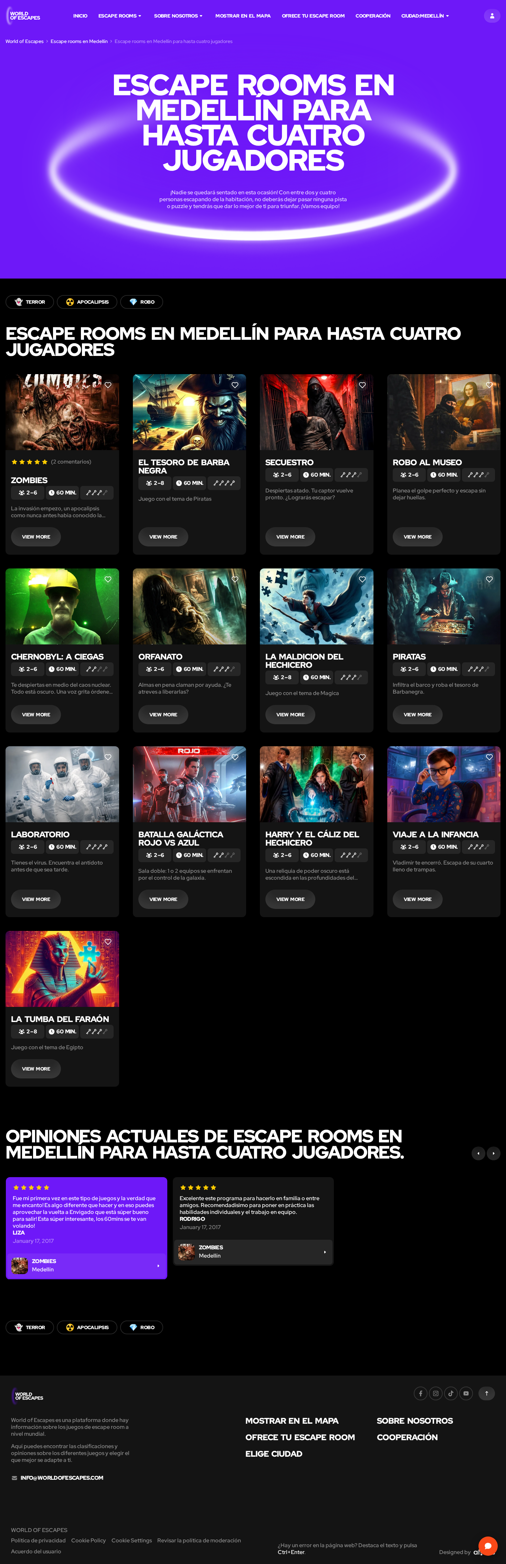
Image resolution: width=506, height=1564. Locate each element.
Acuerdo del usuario (36, 1551)
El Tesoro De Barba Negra (184, 466)
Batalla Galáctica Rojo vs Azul (180, 838)
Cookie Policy (88, 1540)
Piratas (409, 656)
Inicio (80, 16)
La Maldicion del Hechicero (304, 660)
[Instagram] (436, 1393)
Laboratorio (40, 834)
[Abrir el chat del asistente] (488, 1546)
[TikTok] (451, 1393)
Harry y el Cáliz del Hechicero (312, 838)
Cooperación (373, 16)
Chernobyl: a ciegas (57, 656)
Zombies (29, 480)
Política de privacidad (38, 1540)
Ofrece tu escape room (313, 16)
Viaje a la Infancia (436, 834)
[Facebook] (421, 1393)
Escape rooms (117, 16)
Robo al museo (427, 462)
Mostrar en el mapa (243, 16)
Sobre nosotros (176, 16)
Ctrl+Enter (291, 1552)
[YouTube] (466, 1393)
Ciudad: (422, 16)
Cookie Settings (132, 1540)
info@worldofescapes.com (62, 1478)
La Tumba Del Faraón (60, 1019)
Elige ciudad (273, 1454)
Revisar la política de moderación (199, 1540)
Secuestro (289, 462)
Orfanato (160, 656)
